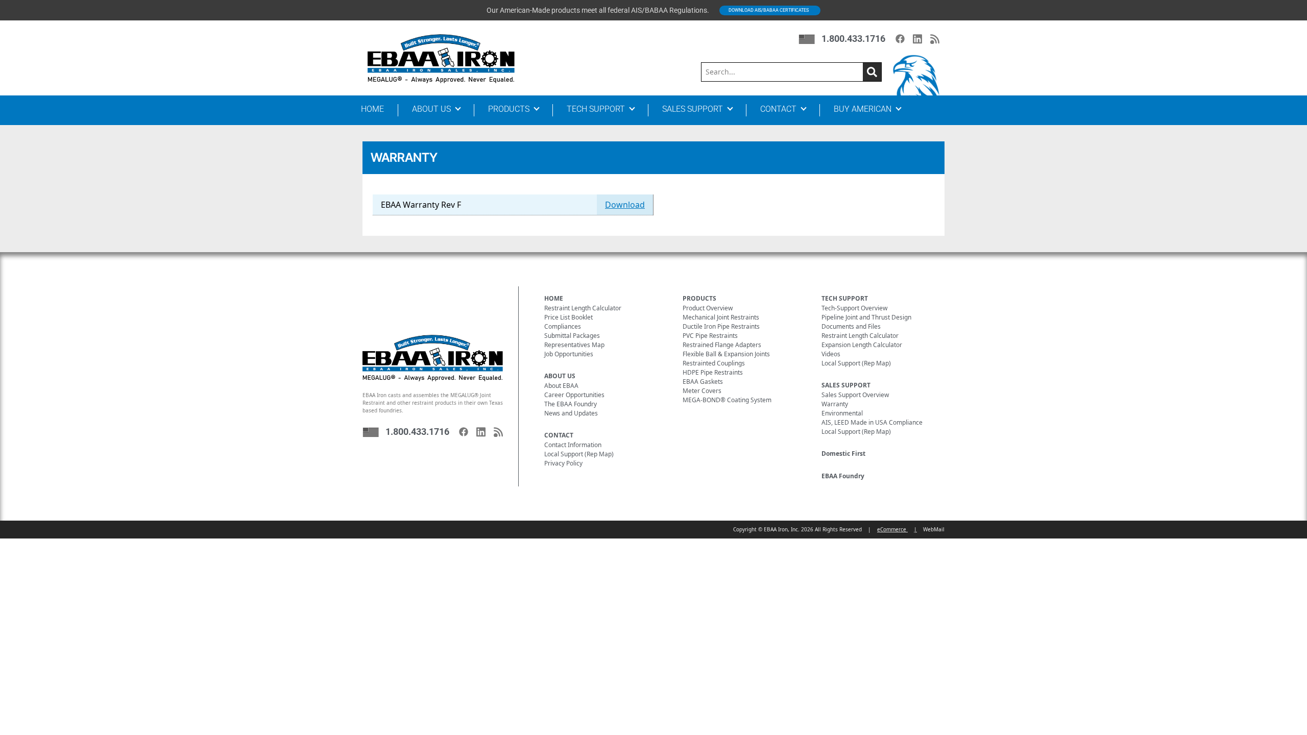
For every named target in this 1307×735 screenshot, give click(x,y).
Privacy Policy (563, 463)
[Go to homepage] (441, 58)
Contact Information (572, 444)
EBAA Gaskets (703, 381)
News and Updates (571, 413)
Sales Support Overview (855, 394)
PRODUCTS (699, 298)
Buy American (862, 109)
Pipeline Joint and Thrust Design (866, 317)
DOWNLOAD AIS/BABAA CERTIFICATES (769, 10)
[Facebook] (900, 38)
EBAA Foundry (842, 476)
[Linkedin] (917, 39)
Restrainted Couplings (714, 363)
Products (508, 109)
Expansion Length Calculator (861, 344)
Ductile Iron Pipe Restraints (721, 326)
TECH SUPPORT (844, 298)
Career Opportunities (574, 394)
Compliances (562, 326)
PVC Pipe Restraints (710, 335)
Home (372, 109)
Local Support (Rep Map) (579, 454)
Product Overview (708, 308)
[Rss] (934, 39)
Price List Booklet (568, 317)
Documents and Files (851, 326)
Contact (778, 109)
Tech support (596, 109)
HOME (553, 298)
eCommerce (892, 529)
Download (625, 204)
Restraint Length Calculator (582, 308)
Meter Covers (702, 390)
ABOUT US (559, 376)
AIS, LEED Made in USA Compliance (872, 422)
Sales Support (692, 109)
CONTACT (558, 435)
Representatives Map (574, 344)
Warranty (834, 404)
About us (431, 109)
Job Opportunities (568, 354)
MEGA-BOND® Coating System (727, 400)
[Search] (872, 72)
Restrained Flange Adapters (722, 344)
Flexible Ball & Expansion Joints (726, 354)
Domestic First (843, 453)
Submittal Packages (572, 335)
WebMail (934, 529)
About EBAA (561, 385)
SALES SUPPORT (845, 385)
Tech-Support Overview (854, 308)
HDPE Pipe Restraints (713, 372)
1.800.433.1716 (853, 38)
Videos (830, 354)
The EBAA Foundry (570, 404)
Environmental (842, 413)
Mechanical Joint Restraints (721, 317)
